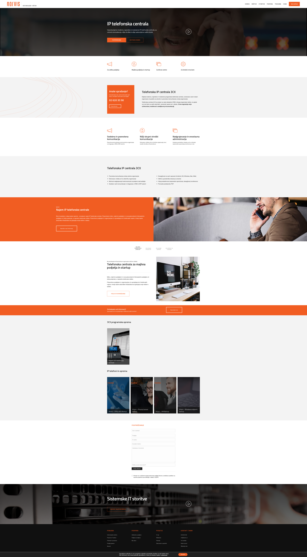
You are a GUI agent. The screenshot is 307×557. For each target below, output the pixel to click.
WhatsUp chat (184, 546)
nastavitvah (164, 555)
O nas (157, 535)
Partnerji (158, 540)
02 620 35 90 (184, 535)
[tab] (138, 247)
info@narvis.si (184, 537)
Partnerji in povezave (112, 540)
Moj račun (134, 540)
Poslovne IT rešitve (111, 537)
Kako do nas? (184, 543)
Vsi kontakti (183, 540)
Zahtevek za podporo (136, 535)
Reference (158, 537)
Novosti (109, 546)
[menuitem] (247, 4)
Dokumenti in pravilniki (161, 543)
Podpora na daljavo (136, 537)
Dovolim (183, 554)
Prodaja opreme (110, 543)
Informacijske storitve (112, 535)
